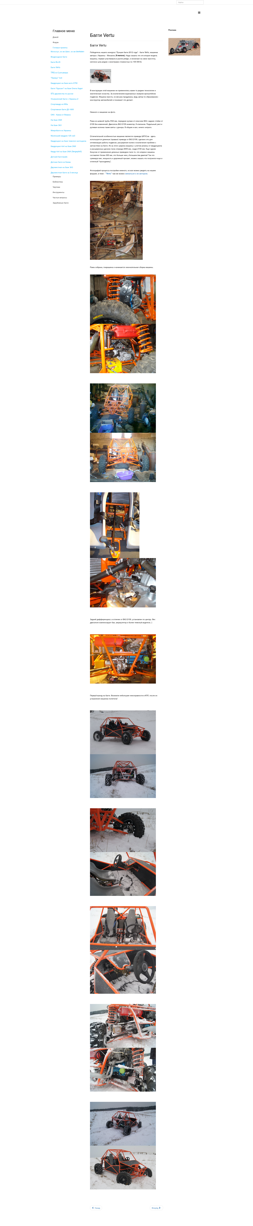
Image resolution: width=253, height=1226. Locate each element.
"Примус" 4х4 (56, 77)
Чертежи (56, 187)
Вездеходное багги (59, 56)
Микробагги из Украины (61, 130)
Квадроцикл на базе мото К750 (64, 83)
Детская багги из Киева (61, 162)
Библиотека (58, 181)
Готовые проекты (60, 47)
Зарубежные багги (61, 202)
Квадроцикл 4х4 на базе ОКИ (63, 146)
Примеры (57, 176)
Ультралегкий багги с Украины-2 (64, 98)
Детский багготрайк (59, 156)
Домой (55, 37)
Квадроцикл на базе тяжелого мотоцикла (68, 141)
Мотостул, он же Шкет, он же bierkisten (67, 51)
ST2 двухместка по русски (62, 93)
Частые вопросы (60, 197)
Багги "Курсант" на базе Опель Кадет (67, 88)
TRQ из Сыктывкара (59, 72)
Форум (56, 42)
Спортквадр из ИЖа (59, 104)
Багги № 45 (55, 62)
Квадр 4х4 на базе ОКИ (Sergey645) (66, 151)
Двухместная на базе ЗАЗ (62, 167)
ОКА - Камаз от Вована (61, 114)
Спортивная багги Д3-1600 (62, 109)
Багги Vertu (55, 67)
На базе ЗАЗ (56, 125)
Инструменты (58, 192)
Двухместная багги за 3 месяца (64, 172)
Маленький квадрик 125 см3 (63, 135)
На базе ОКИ (56, 120)
